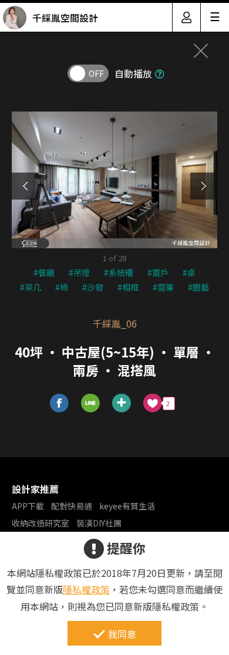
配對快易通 (71, 506)
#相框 (128, 287)
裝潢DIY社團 (99, 523)
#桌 (189, 272)
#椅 (61, 287)
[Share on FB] (59, 403)
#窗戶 (158, 272)
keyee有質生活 (127, 506)
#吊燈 (79, 272)
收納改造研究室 (40, 523)
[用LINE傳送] (90, 403)
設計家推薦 (35, 489)
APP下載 (28, 506)
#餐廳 (44, 272)
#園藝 (198, 287)
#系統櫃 (118, 272)
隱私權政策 (86, 589)
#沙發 (92, 287)
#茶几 (30, 287)
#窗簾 (163, 287)
